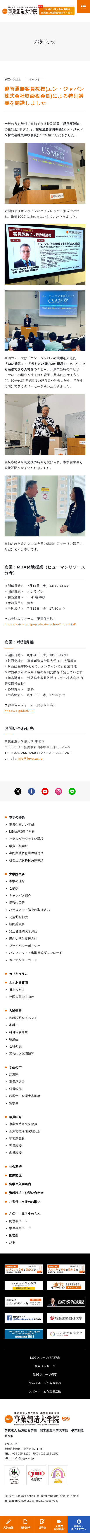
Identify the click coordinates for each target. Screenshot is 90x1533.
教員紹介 (15, 1117)
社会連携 (15, 1166)
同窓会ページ (18, 1221)
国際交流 (15, 1175)
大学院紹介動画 (59, 1528)
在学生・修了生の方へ (78, 1528)
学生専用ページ (20, 1228)
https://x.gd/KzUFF (19, 710)
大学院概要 (17, 874)
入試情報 (8, 1527)
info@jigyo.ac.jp (30, 758)
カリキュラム (18, 974)
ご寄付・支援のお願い (25, 1202)
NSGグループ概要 (45, 1374)
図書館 (14, 1235)
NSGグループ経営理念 (45, 1357)
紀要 (12, 1242)
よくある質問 (18, 982)
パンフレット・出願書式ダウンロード (35, 952)
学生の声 (15, 1067)
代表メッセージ (45, 1366)
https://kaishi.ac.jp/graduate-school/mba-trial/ (40, 624)
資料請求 (25, 1527)
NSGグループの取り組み (45, 1383)
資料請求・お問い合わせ (26, 1193)
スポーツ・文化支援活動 (45, 1391)
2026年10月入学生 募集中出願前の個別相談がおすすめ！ (57, 11)
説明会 (42, 1527)
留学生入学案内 (20, 1184)
